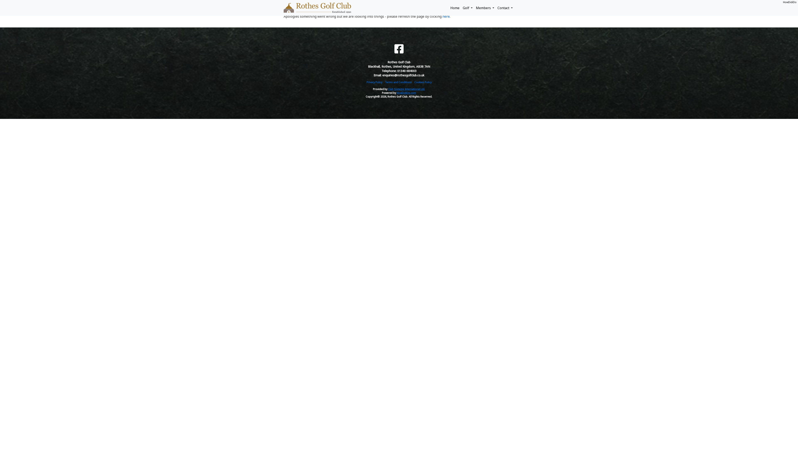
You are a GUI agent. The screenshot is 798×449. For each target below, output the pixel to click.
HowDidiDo (790, 2)
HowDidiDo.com (406, 93)
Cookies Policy (423, 82)
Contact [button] (504, 8)
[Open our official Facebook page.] (399, 49)
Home (454, 8)
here (446, 16)
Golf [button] (466, 8)
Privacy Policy (374, 82)
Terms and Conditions (398, 82)
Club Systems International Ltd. (406, 89)
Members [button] (484, 8)
